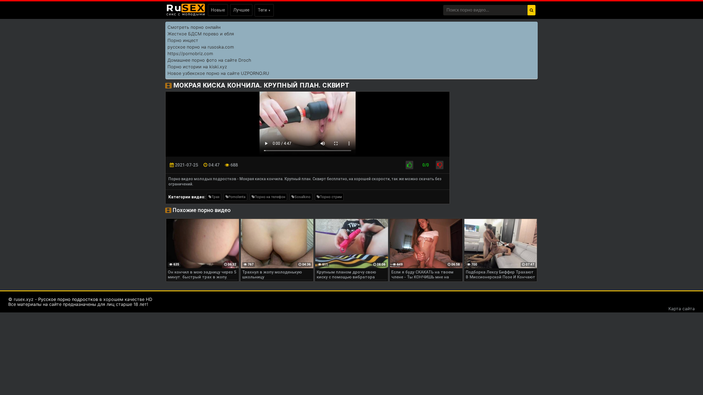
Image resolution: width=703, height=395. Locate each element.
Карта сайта (681, 308)
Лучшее (241, 10)
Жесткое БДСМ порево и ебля (201, 33)
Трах (215, 197)
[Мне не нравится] (439, 165)
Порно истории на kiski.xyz (197, 66)
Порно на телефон (270, 197)
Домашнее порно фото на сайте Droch (209, 60)
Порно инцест (183, 40)
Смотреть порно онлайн (194, 27)
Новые (218, 10)
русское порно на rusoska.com (201, 47)
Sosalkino (302, 197)
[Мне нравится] (409, 165)
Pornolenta (237, 197)
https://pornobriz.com (190, 53)
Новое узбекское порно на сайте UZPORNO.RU (218, 73)
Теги (264, 10)
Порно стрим (331, 197)
